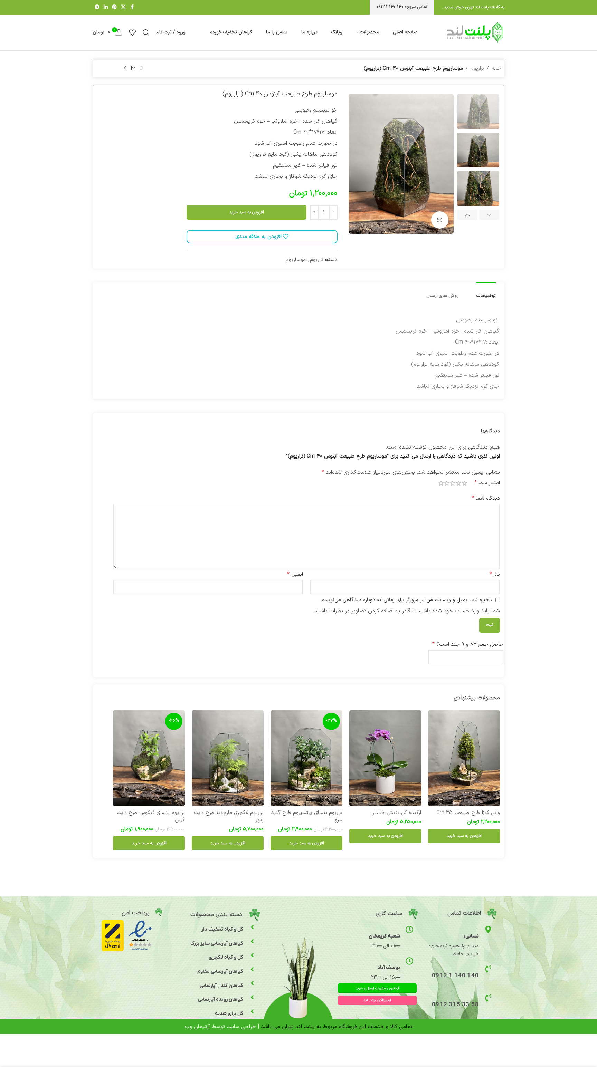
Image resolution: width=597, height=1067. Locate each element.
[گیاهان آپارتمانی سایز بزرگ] (252, 941)
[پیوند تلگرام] (97, 7)
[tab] (486, 292)
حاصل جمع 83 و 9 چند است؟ (467, 644)
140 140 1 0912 (455, 976)
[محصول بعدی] (125, 68)
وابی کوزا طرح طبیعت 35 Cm (468, 813)
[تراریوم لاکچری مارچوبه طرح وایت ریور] (228, 758)
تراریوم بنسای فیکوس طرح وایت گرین (151, 816)
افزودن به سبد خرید (246, 212)
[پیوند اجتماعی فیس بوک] (132, 7)
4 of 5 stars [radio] (447, 483)
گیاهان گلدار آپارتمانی (221, 985)
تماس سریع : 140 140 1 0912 (402, 6)
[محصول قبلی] (142, 68)
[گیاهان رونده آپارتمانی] (252, 997)
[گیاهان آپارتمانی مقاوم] (252, 969)
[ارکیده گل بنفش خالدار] (385, 758)
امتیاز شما (487, 483)
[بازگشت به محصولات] (133, 68)
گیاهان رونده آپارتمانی (220, 999)
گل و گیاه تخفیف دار (222, 929)
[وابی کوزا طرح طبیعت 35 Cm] (464, 758)
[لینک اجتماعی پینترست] (114, 7)
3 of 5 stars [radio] (453, 483)
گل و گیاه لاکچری (226, 957)
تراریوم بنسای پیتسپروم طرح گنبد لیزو (306, 816)
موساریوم (296, 260)
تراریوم (477, 69)
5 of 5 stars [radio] (441, 483)
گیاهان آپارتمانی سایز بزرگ (216, 943)
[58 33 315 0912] (488, 998)
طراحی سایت (241, 1026)
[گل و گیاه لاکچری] (252, 955)
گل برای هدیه (229, 1013)
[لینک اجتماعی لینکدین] (106, 7)
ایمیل (295, 574)
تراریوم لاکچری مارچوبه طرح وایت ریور (229, 816)
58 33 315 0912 (455, 1005)
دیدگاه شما (486, 498)
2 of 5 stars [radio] (459, 483)
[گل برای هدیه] (252, 1011)
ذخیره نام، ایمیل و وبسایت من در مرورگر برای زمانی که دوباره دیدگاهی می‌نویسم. (406, 600)
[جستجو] (146, 32)
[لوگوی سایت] (475, 32)
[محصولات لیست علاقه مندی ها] (132, 32)
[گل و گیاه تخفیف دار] (252, 927)
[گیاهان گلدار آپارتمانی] (252, 983)
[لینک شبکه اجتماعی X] (123, 7)
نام (495, 574)
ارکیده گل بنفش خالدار (396, 813)
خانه (496, 69)
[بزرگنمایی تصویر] (439, 220)
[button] (489, 215)
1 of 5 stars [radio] (464, 483)
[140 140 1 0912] (488, 969)
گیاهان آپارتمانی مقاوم (220, 971)
